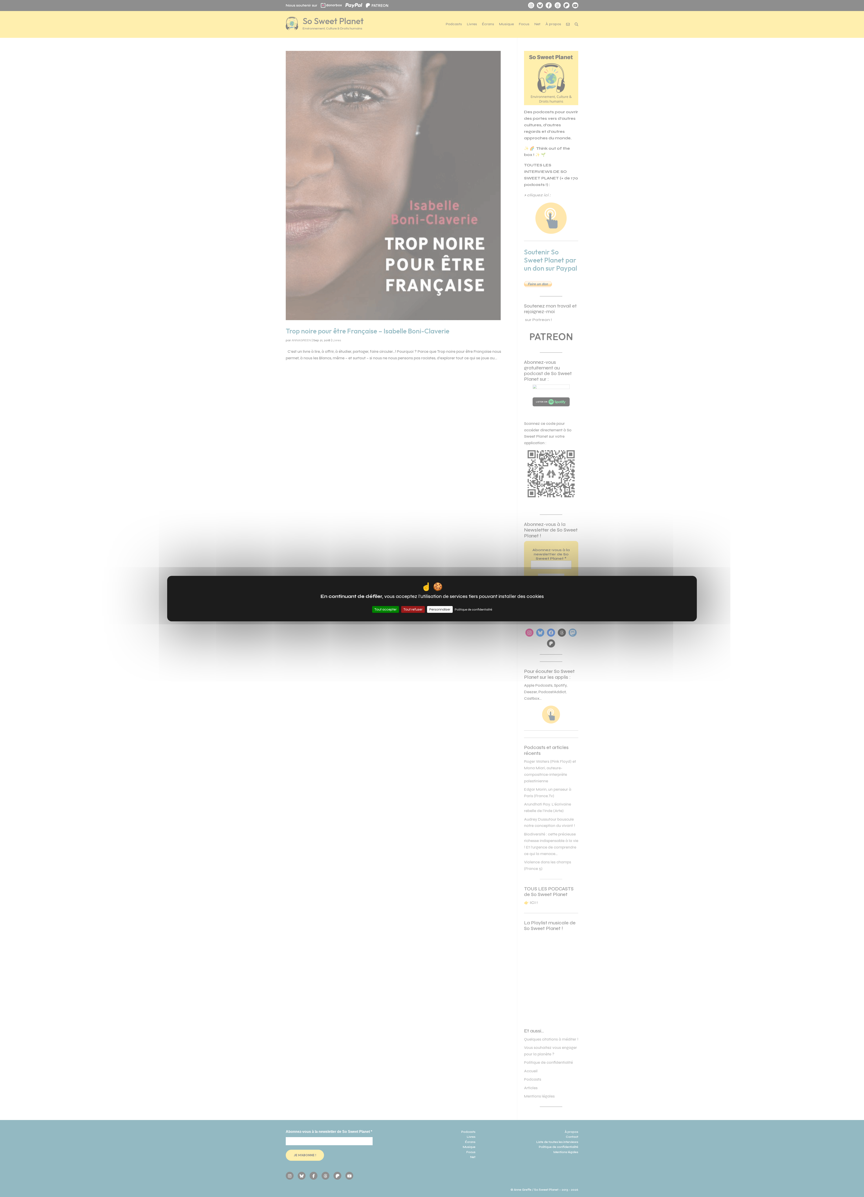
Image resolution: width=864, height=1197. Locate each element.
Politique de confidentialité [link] (473, 609)
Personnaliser (439, 609)
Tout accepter (385, 609)
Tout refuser (413, 609)
